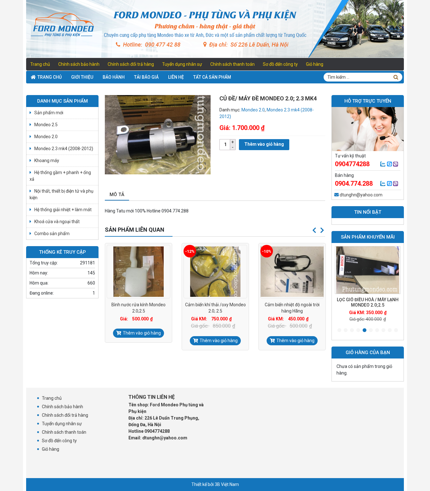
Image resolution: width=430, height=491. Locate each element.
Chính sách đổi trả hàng (131, 64)
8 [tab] (383, 330)
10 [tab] (396, 330)
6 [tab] (371, 330)
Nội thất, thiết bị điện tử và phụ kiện (61, 194)
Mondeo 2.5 (46, 124)
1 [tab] (339, 330)
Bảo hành (114, 77)
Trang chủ (40, 64)
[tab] (117, 194)
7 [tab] (377, 330)
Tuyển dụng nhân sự (182, 64)
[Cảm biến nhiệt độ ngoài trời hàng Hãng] (292, 271)
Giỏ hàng (314, 64)
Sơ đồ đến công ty (280, 64)
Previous (314, 230)
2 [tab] (345, 330)
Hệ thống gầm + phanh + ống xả (60, 176)
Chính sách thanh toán (232, 64)
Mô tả (117, 194)
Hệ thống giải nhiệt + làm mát (63, 209)
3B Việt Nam (227, 484)
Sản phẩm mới (48, 112)
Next (322, 230)
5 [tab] (364, 330)
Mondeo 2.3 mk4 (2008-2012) (63, 148)
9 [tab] (390, 330)
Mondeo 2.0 (253, 109)
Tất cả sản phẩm (212, 77)
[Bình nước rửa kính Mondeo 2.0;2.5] (138, 271)
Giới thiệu (82, 77)
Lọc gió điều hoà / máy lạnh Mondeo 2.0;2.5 (368, 302)
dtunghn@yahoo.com (361, 194)
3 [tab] (352, 330)
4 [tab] (358, 330)
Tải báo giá (146, 77)
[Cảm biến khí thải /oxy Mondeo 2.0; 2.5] (215, 271)
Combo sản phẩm (52, 233)
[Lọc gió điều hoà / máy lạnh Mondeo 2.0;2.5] (367, 270)
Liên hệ (176, 77)
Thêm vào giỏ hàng (264, 144)
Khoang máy (46, 160)
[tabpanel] (367, 284)
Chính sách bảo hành (78, 64)
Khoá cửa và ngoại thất (57, 221)
